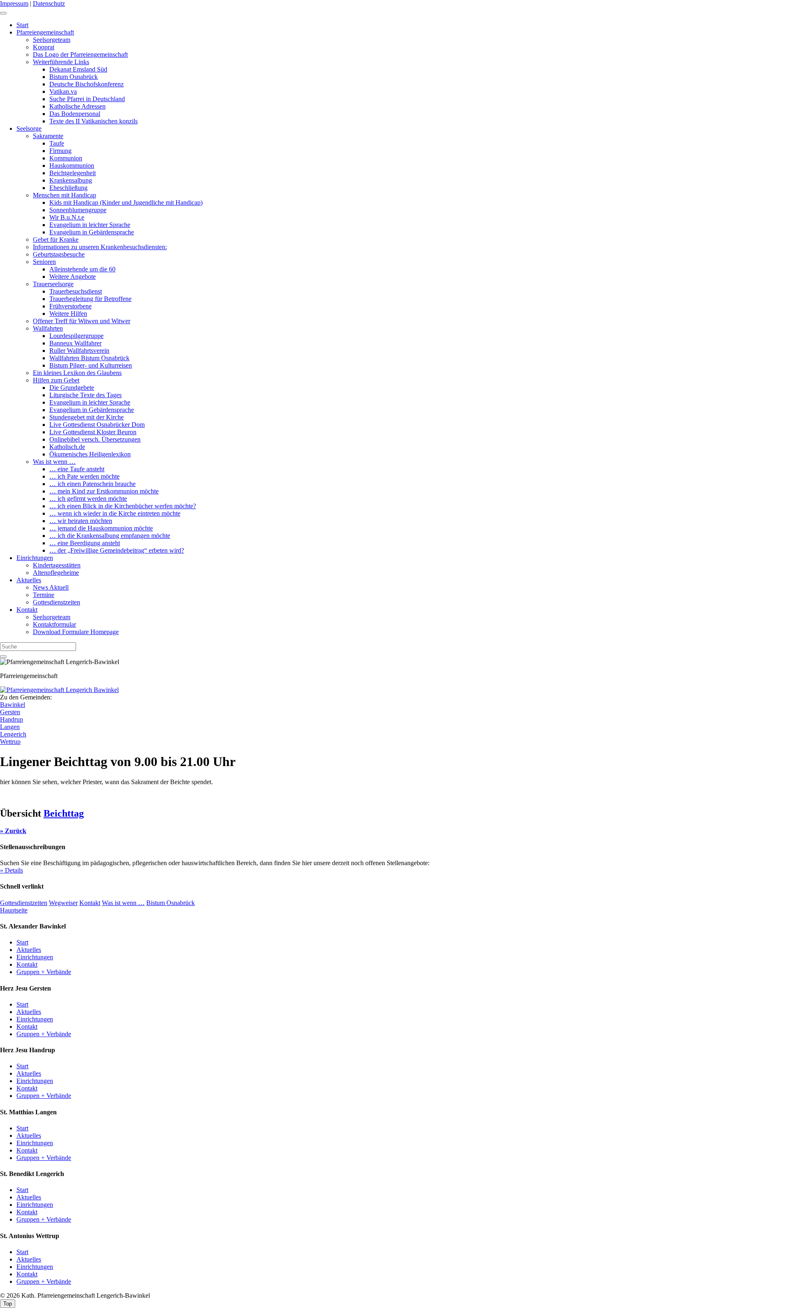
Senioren (44, 261)
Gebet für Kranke (55, 239)
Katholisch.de (67, 446)
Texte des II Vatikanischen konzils (93, 121)
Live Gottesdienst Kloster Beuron (92, 431)
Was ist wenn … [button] (123, 902)
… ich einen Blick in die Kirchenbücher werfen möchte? (122, 505)
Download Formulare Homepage (76, 631)
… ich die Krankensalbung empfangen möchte (109, 535)
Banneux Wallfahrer (75, 343)
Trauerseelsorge (53, 283)
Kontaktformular (54, 624)
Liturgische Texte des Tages (85, 394)
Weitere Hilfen (68, 313)
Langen (10, 726)
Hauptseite (14, 910)
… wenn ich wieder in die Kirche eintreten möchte (114, 513)
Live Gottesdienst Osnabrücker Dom (97, 424)
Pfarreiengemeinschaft (45, 32)
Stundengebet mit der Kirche (86, 417)
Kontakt (26, 609)
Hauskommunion (71, 165)
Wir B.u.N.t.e (66, 217)
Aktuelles (28, 579)
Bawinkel (12, 704)
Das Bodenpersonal (74, 113)
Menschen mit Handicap (64, 195)
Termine (43, 594)
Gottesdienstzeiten (56, 602)
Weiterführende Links (61, 61)
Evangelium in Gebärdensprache (91, 232)
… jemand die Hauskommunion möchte (101, 528)
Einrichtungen (34, 557)
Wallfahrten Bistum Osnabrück (89, 357)
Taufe (56, 143)
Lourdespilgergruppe (76, 335)
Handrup (11, 719)
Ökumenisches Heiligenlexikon (90, 454)
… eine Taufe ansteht (76, 468)
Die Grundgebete (71, 387)
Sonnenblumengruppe (77, 209)
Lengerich (13, 734)
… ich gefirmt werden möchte (88, 498)
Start (22, 24)
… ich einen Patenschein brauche (92, 483)
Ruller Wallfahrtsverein (79, 350)
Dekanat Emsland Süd (78, 69)
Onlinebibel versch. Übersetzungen (95, 439)
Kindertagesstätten (57, 565)
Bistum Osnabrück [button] (170, 902)
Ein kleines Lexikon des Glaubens (77, 372)
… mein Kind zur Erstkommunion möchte (104, 491)
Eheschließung (68, 187)
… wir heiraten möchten (80, 520)
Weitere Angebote (72, 276)
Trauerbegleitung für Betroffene (90, 298)
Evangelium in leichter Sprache (89, 224)
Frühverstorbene (70, 306)
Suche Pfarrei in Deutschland (87, 98)
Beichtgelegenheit (72, 172)
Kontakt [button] (89, 902)
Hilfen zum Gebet (56, 380)
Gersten (10, 711)
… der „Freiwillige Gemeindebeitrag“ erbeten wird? (116, 550)
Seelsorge (29, 128)
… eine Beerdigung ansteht (84, 542)
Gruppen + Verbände (43, 971)
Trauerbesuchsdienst (75, 291)
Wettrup (10, 741)
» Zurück (13, 830)
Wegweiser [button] (63, 902)
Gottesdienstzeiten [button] (23, 902)
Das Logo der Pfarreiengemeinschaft (80, 54)
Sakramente (48, 135)
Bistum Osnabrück (73, 76)
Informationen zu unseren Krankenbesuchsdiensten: (100, 246)
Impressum (14, 3)
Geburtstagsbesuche (59, 254)
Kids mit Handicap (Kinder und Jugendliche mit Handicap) (126, 202)
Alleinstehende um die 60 (82, 269)
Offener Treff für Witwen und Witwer (81, 320)
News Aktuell (51, 587)
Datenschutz (49, 3)
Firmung (60, 150)
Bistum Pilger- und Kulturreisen (90, 365)
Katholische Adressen (77, 106)
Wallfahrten (48, 328)
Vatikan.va (63, 91)
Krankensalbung (70, 180)
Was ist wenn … (54, 461)
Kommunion (65, 158)
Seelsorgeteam (51, 39)
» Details (11, 870)
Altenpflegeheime (56, 572)
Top (7, 1304)
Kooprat (43, 47)
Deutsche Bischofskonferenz (86, 84)
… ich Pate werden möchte (84, 476)
